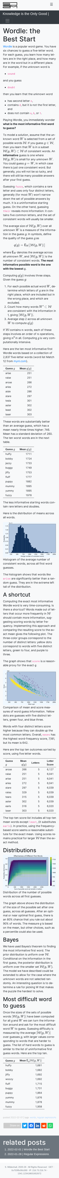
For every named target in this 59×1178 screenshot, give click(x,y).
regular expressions (46, 1117)
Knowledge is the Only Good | (26, 14)
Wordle (7, 46)
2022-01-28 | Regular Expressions (28, 1154)
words (33, 1117)
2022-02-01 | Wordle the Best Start (29, 1149)
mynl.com (20, 361)
